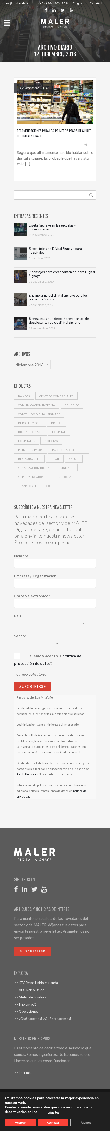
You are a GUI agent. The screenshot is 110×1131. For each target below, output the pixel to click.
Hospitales (26, 440)
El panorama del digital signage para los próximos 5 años (58, 297)
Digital (56, 423)
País (17, 616)
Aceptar (20, 1122)
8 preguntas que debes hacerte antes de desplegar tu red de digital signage (59, 320)
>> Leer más (23, 1072)
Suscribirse (33, 951)
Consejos (72, 405)
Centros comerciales (56, 396)
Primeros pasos (30, 449)
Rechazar (53, 1122)
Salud (74, 458)
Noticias (51, 440)
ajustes (54, 1112)
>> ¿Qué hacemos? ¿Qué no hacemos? (42, 1019)
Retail (55, 458)
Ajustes (86, 1122)
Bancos (24, 396)
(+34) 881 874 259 (53, 3)
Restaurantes (29, 458)
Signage (67, 467)
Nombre (21, 556)
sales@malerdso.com (18, 3)
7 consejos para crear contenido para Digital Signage (62, 274)
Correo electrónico (32, 596)
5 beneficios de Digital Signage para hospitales (55, 250)
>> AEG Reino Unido (29, 990)
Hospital (59, 432)
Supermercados (31, 476)
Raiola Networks (27, 774)
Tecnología (62, 476)
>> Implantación (26, 1004)
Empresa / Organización (35, 576)
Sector (20, 636)
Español (96, 3)
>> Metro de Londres (30, 997)
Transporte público (34, 485)
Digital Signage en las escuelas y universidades (52, 227)
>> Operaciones (26, 1011)
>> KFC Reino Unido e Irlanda (36, 983)
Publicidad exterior (68, 449)
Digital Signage (30, 432)
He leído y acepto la (44, 656)
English (79, 3)
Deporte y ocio (30, 423)
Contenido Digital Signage (39, 414)
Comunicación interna (36, 405)
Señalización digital (34, 467)
